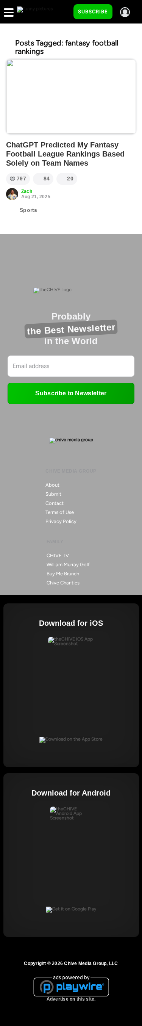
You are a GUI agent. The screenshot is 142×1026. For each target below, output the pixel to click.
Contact (54, 503)
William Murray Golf (68, 564)
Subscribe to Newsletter (70, 393)
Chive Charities (63, 583)
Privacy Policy (60, 521)
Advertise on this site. (71, 999)
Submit (53, 494)
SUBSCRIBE (93, 11)
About (52, 485)
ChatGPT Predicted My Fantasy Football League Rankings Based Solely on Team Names (65, 154)
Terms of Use (59, 512)
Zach (26, 191)
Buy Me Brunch (63, 573)
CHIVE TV (58, 555)
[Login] (125, 12)
